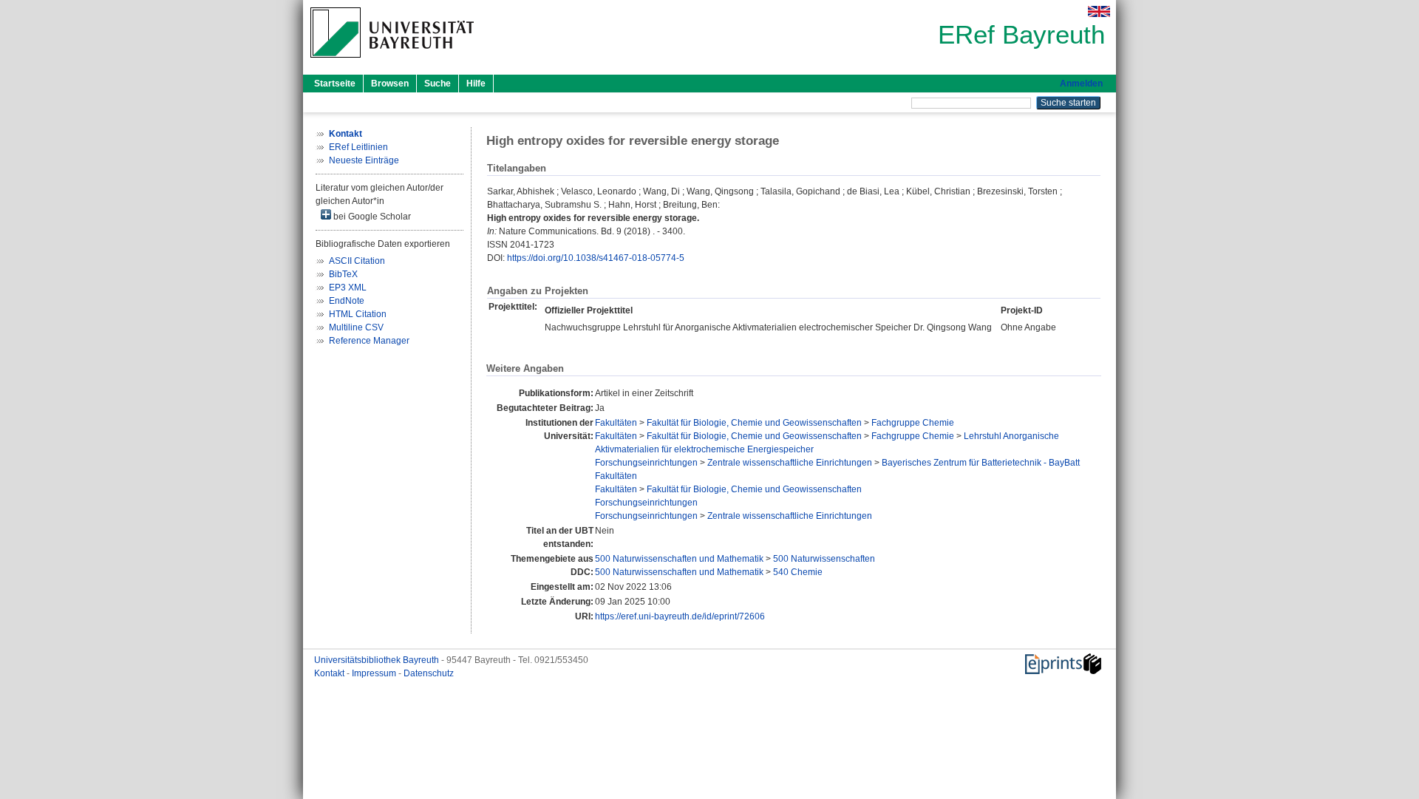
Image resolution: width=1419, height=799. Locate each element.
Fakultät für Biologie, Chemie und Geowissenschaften (754, 423)
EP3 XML (348, 287)
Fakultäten (616, 423)
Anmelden (1081, 83)
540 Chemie (798, 572)
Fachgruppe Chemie (912, 423)
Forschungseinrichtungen (646, 463)
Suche (437, 83)
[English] (1099, 11)
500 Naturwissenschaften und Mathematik (679, 559)
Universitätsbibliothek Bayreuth (377, 660)
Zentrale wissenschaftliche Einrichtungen (789, 463)
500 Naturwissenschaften (824, 559)
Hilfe (476, 83)
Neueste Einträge (364, 160)
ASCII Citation (357, 261)
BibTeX (343, 274)
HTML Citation (358, 314)
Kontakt (330, 673)
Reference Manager (369, 341)
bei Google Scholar (371, 216)
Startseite (334, 83)
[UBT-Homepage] (392, 62)
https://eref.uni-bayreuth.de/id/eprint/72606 (680, 616)
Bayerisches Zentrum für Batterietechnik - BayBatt (981, 463)
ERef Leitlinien (358, 147)
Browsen (390, 83)
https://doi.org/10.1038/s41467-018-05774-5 (595, 258)
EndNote (346, 301)
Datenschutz (429, 673)
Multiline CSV (356, 327)
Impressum (375, 673)
